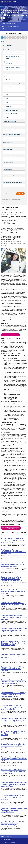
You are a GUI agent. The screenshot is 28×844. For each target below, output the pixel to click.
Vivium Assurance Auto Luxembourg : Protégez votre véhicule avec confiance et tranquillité (13, 694)
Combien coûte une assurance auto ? (9, 23)
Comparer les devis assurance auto (10, 334)
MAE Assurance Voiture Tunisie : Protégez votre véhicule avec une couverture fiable (12, 540)
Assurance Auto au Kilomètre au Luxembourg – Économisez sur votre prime (14, 758)
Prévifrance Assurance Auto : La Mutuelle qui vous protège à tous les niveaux (14, 604)
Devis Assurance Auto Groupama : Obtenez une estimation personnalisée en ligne (13, 823)
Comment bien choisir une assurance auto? (10, 26)
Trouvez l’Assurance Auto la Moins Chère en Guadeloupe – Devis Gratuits (13, 745)
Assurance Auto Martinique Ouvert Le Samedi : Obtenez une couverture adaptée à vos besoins (13, 681)
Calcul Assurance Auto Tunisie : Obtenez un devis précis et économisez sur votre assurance (12, 578)
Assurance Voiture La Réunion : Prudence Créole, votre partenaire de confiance (14, 617)
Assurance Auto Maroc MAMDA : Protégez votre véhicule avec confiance (12, 668)
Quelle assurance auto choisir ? (7, 28)
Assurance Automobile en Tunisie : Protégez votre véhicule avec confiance (13, 797)
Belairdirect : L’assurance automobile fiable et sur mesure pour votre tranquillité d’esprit (14, 810)
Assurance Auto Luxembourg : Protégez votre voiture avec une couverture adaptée (12, 707)
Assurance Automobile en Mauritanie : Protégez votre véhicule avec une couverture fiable (14, 784)
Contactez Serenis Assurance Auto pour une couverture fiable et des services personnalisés (13, 564)
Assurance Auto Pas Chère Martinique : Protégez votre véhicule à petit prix (13, 591)
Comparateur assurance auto (7, 836)
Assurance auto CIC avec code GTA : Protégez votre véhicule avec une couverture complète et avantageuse (14, 720)
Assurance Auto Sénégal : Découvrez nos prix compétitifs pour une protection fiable (14, 630)
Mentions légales (7, 839)
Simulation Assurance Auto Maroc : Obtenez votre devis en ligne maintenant (13, 655)
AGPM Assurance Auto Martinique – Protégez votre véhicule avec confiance (14, 733)
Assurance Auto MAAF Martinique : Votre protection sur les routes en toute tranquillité (13, 771)
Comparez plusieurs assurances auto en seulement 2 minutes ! (10, 527)
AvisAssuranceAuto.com (10, 1)
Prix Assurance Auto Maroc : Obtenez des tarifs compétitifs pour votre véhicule (13, 551)
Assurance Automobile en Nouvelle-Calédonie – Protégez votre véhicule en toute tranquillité (13, 643)
